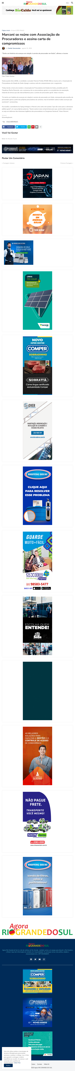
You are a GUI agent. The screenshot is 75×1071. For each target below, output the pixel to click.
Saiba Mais (17, 1063)
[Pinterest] (33, 127)
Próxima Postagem (66, 163)
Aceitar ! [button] (8, 1065)
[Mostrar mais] (40, 127)
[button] (2, 3)
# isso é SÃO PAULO (17, 30)
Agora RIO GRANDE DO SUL (43, 1068)
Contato (39, 1064)
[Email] (36, 127)
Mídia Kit (46, 1064)
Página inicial (6, 30)
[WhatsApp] (29, 127)
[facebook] (31, 959)
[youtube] (39, 959)
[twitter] (35, 959)
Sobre (33, 1064)
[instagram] (44, 959)
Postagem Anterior (9, 163)
